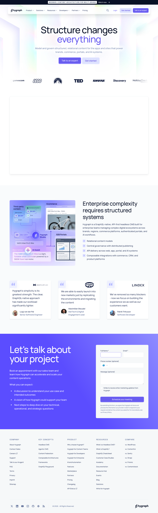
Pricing (85, 10)
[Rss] (44, 506)
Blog (97, 480)
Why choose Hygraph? (75, 445)
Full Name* (105, 351)
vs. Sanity (128, 453)
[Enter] (97, 505)
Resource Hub (101, 471)
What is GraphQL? (102, 449)
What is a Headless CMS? (105, 445)
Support (13, 458)
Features (70, 467)
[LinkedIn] (17, 506)
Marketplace (72, 471)
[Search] (107, 10)
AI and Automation (74, 462)
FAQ (11, 467)
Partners (75, 10)
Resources (51, 10)
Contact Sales (15, 449)
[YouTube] (22, 506)
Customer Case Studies (105, 458)
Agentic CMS (43, 449)
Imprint (12, 480)
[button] (79, 2)
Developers (63, 10)
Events (98, 475)
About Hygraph (15, 445)
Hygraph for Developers (76, 453)
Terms (12, 471)
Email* (125, 351)
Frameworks (43, 462)
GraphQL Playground (46, 467)
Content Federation (46, 453)
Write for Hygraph (102, 488)
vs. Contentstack (131, 467)
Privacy (12, 475)
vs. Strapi (128, 458)
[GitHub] (33, 506)
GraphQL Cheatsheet (104, 453)
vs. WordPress (130, 445)
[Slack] (38, 506)
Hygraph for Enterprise (75, 458)
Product (29, 10)
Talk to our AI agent (17, 462)
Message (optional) (108, 372)
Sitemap (13, 484)
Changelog (71, 484)
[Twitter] (12, 506)
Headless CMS (44, 445)
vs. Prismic (129, 462)
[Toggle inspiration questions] (61, 505)
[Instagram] (28, 506)
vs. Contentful (130, 449)
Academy (99, 462)
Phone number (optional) (110, 361)
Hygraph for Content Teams (77, 449)
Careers (12, 453)
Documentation (102, 467)
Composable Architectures (48, 458)
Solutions (39, 10)
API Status (71, 488)
